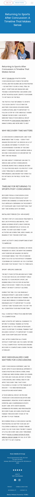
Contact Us (23, 490)
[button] (32, 3)
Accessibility (12, 490)
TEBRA (26, 494)
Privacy (9, 486)
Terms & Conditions (22, 486)
